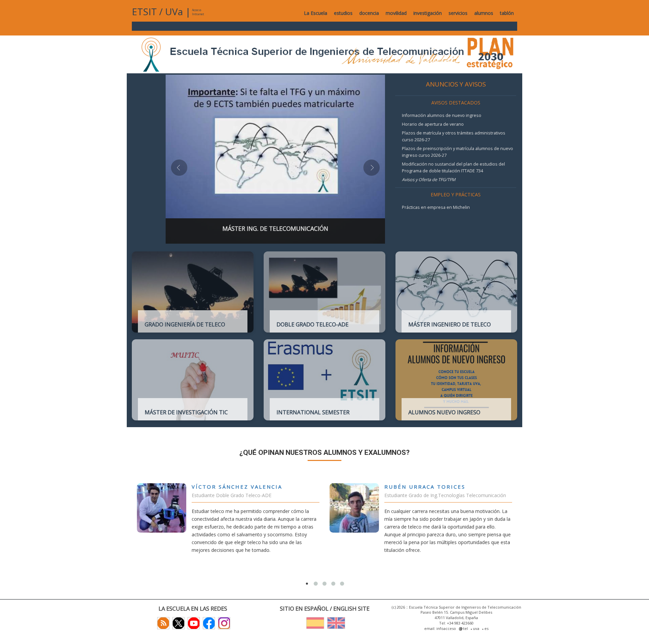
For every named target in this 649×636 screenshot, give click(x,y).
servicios (458, 13)
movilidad (396, 13)
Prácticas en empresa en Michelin (436, 207)
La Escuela (315, 13)
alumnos (483, 13)
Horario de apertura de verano (433, 124)
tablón (507, 13)
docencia (369, 13)
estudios (343, 13)
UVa (174, 11)
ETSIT (144, 11)
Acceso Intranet (198, 12)
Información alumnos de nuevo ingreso (441, 115)
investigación (427, 13)
